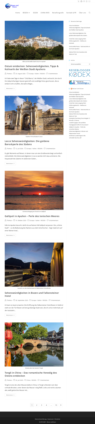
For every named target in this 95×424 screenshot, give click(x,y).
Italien (37, 73)
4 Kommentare (53, 73)
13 (56, 405)
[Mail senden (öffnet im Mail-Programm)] (89, 1)
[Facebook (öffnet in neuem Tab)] (81, 1)
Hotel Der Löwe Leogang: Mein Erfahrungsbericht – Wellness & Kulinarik (77, 41)
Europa (31, 73)
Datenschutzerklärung (40, 419)
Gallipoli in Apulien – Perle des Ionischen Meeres (32, 216)
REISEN (42, 73)
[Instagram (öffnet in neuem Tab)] (86, 1)
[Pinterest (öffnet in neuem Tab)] (84, 1)
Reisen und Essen (78, 88)
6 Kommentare (53, 220)
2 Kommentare (44, 380)
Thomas (9, 73)
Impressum (50, 419)
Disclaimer (57, 419)
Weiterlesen (11, 89)
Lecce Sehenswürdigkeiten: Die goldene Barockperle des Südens (27, 143)
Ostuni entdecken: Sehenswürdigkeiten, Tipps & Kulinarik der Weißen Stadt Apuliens (32, 68)
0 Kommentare (55, 300)
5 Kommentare (50, 148)
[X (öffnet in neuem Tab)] (78, 1)
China (28, 380)
